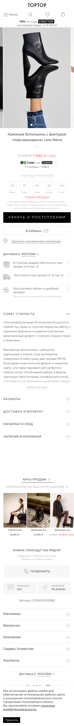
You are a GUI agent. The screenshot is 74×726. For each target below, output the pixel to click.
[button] (31, 125)
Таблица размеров (37, 175)
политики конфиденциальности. (29, 707)
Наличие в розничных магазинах (36, 241)
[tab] (37, 480)
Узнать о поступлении (37, 217)
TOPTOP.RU (37, 5)
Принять (11, 720)
